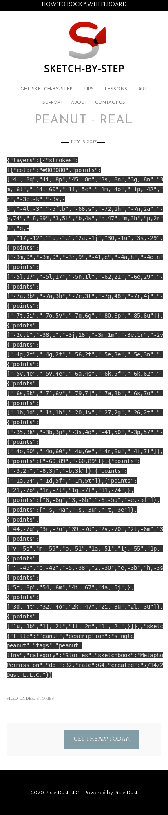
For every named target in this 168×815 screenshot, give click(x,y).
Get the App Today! (102, 739)
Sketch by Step (84, 46)
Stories (45, 698)
